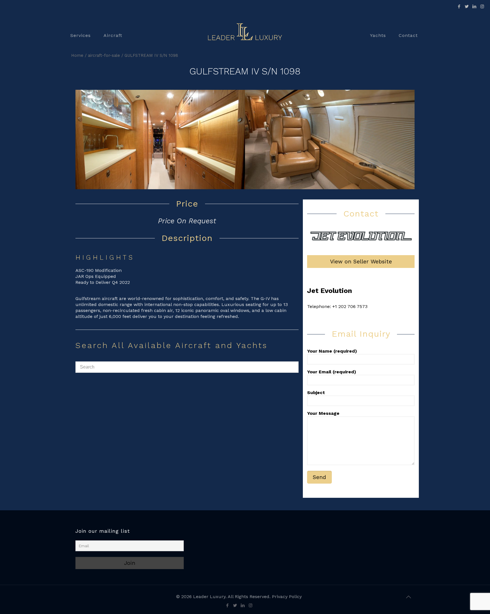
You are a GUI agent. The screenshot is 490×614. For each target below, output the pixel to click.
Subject (316, 392)
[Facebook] (459, 6)
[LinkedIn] (475, 6)
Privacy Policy (287, 596)
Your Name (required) (332, 351)
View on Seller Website (361, 261)
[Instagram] (482, 6)
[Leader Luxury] (245, 35)
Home (77, 55)
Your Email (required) (331, 371)
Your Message (323, 413)
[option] (160, 139)
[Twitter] (467, 6)
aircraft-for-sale (104, 55)
